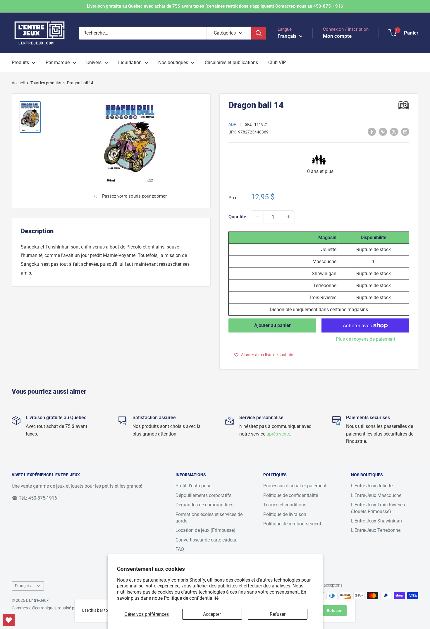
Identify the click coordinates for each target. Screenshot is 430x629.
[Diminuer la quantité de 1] (257, 217)
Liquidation (130, 62)
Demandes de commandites (204, 505)
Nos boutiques (173, 62)
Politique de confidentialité (191, 598)
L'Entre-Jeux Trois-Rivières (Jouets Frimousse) (378, 508)
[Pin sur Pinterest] (383, 131)
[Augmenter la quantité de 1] (288, 217)
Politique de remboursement (292, 524)
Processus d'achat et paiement (294, 486)
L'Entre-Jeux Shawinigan (376, 521)
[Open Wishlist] (9, 620)
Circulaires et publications (231, 62)
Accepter (212, 614)
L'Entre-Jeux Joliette (372, 486)
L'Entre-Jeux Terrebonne (375, 530)
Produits (20, 62)
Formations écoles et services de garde (209, 518)
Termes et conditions (284, 505)
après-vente (278, 434)
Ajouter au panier (272, 325)
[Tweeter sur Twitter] (394, 131)
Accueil (18, 82)
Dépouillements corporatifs (203, 495)
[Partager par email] (405, 131)
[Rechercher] (258, 33)
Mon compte (337, 36)
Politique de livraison (284, 514)
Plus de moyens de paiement (365, 339)
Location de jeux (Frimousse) (205, 530)
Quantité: (237, 217)
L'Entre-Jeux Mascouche (376, 495)
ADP (232, 124)
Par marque (58, 62)
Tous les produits (45, 82)
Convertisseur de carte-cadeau (207, 540)
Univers (94, 62)
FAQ (180, 549)
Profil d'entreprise (193, 486)
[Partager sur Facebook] (372, 131)
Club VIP (277, 62)
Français (23, 585)
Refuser (277, 614)
